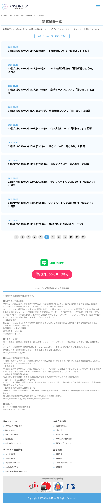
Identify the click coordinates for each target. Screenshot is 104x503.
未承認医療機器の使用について (16, 471)
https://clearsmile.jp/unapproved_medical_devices (26, 398)
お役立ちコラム (61, 426)
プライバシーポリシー (64, 462)
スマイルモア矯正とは (13, 426)
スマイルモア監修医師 (64, 439)
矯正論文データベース (64, 443)
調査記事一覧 (30, 15)
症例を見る (9, 439)
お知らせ (59, 430)
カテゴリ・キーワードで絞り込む (52, 36)
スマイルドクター (62, 434)
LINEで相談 (56, 263)
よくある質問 (10, 454)
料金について (10, 430)
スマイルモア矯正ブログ (16, 15)
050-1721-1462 (18, 409)
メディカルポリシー (12, 462)
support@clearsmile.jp (19, 406)
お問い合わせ (10, 458)
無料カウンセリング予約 (54, 274)
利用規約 (59, 458)
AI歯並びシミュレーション (15, 443)
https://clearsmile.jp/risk (14, 352)
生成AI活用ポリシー (12, 467)
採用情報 (59, 467)
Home (3, 15)
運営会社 (59, 454)
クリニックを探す (11, 434)
